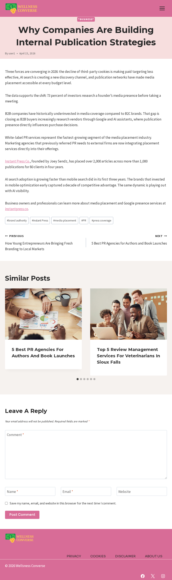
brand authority (17, 220)
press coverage (101, 220)
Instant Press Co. (17, 161)
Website (124, 491)
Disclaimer (125, 556)
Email (68, 491)
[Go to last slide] (11, 332)
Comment (15, 434)
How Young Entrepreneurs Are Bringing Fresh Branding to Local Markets (39, 242)
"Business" (86, 19)
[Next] (160, 332)
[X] (153, 576)
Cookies (98, 556)
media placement (64, 220)
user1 (12, 53)
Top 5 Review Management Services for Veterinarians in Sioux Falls (128, 356)
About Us (153, 556)
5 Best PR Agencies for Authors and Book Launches (129, 240)
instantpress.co (16, 209)
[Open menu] (162, 8)
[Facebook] (142, 576)
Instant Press (40, 220)
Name (12, 491)
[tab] (78, 379)
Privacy (74, 556)
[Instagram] (163, 576)
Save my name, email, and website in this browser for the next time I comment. (63, 503)
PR (83, 220)
